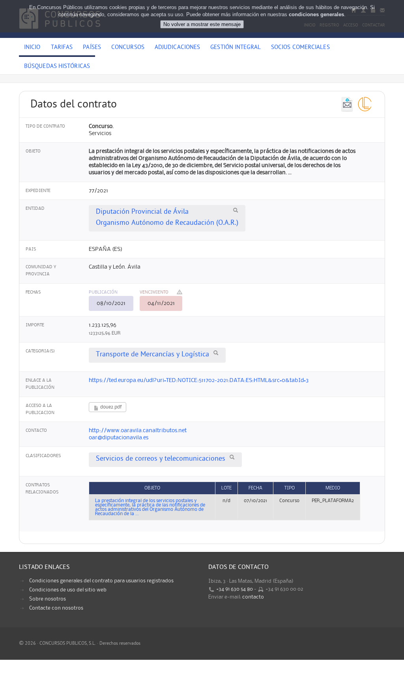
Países (92, 47)
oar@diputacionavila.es (118, 438)
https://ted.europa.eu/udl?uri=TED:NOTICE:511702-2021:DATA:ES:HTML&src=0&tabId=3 (199, 380)
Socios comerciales (300, 47)
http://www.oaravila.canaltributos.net (138, 430)
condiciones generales (316, 14)
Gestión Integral (235, 47)
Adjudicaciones (177, 47)
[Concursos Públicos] (60, 33)
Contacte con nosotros (56, 608)
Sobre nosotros (47, 599)
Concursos (127, 47)
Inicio (32, 47)
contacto (253, 597)
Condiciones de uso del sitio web (68, 589)
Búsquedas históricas (57, 66)
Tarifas (62, 47)
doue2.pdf (110, 407)
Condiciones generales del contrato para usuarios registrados (101, 580)
